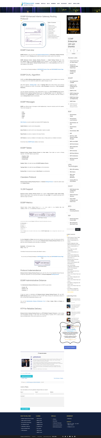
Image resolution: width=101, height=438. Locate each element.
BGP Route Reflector (74, 153)
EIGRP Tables (51, 29)
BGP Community (73, 150)
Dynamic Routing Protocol (43, 54)
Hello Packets (23, 122)
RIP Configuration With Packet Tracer (74, 223)
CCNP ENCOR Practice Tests (43, 69)
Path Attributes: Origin (73, 127)
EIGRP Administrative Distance (54, 36)
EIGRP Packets (31, 141)
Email (36, 392)
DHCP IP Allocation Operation (74, 195)
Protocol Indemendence (53, 35)
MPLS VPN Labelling (74, 169)
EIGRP (26, 373)
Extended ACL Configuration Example (73, 72)
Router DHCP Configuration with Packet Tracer (74, 200)
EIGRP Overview (51, 25)
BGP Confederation (74, 155)
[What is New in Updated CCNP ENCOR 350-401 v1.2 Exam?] (68, 313)
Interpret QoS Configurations (73, 254)
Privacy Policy (40, 436)
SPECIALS (43, 3)
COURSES (37, 3)
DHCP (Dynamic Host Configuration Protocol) (74, 191)
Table (35, 301)
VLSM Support (51, 32)
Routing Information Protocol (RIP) (74, 219)
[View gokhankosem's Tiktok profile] (31, 364)
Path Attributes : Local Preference (73, 119)
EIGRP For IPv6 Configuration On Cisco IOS (73, 87)
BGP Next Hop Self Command (74, 159)
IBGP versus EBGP (74, 141)
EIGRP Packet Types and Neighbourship (74, 98)
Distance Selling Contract (47, 436)
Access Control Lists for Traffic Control (74, 61)
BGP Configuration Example (74, 147)
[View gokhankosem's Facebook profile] (31, 357)
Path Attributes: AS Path (74, 123)
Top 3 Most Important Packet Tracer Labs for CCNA (75, 326)
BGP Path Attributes (74, 144)
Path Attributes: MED (74, 130)
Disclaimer (33, 436)
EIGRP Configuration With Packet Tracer (74, 94)
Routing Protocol (49, 181)
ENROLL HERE (76, 3)
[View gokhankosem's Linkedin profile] (31, 369)
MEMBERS (53, 3)
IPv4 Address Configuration (72, 288)
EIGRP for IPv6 (73, 90)
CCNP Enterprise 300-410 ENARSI (33, 382)
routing (29, 373)
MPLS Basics (72, 171)
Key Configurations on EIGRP (74, 82)
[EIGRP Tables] (70, 51)
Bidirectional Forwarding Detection (74, 210)
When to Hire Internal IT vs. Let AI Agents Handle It (75, 300)
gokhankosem (37, 357)
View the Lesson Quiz (26, 376)
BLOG (48, 3)
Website (51, 392)
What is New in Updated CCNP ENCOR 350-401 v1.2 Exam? (75, 313)
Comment (23, 396)
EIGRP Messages (52, 28)
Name (22, 392)
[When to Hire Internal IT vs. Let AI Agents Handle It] (68, 300)
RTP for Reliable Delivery (53, 37)
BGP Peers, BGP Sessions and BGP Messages (74, 137)
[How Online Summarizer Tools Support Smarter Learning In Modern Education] (68, 306)
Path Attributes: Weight (58, 378)
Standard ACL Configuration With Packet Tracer (74, 66)
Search (77, 229)
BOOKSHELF (64, 3)
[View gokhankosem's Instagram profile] (31, 362)
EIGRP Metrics (51, 33)
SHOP (58, 3)
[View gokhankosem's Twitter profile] (31, 366)
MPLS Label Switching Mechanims (72, 176)
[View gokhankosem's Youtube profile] (31, 359)
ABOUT (70, 3)
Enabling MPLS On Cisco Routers (74, 180)
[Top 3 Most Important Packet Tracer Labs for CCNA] (68, 327)
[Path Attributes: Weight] (77, 51)
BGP (71, 133)
